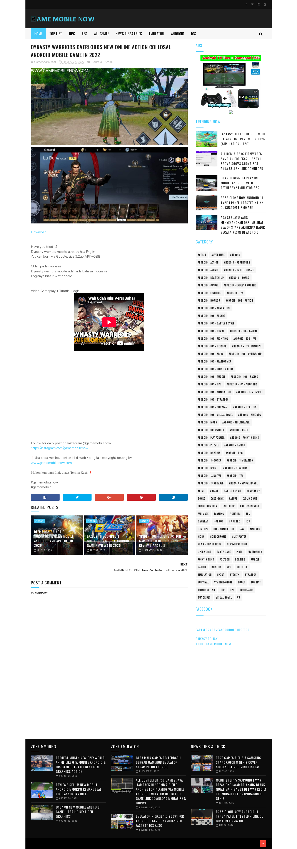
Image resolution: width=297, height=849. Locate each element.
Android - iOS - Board (211, 331)
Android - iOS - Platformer (214, 361)
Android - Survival (209, 475)
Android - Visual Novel (243, 483)
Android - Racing (234, 445)
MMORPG (255, 529)
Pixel (239, 552)
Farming (219, 513)
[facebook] (246, 4)
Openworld (205, 552)
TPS (232, 590)
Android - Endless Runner (240, 285)
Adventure (218, 255)
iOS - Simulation (224, 529)
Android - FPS (235, 293)
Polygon (225, 559)
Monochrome (218, 536)
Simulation (205, 574)
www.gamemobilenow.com (51, 463)
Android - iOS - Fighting (213, 338)
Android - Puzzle (208, 445)
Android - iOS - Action (239, 300)
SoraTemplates (32, 843)
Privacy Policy (207, 638)
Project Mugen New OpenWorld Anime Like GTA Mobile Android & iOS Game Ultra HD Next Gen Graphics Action (81, 764)
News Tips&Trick (129, 33)
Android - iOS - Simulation (214, 392)
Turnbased (246, 590)
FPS (84, 33)
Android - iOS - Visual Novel (215, 414)
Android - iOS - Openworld (245, 354)
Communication (207, 506)
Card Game (217, 498)
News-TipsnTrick (237, 544)
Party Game (224, 552)
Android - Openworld (211, 430)
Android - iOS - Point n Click (215, 369)
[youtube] (265, 4)
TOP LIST (55, 33)
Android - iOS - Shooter (242, 384)
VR (238, 597)
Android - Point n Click (244, 437)
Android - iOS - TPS (245, 407)
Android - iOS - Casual (243, 331)
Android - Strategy (235, 468)
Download (39, 232)
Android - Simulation (240, 460)
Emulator (229, 506)
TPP (222, 590)
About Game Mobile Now (213, 643)
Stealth (235, 574)
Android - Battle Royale (239, 270)
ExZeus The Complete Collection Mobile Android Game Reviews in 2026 (108, 541)
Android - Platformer (211, 437)
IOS (193, 33)
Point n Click (206, 559)
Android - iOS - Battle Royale (216, 323)
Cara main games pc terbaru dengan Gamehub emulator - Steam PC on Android (158, 762)
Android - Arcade (208, 270)
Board (201, 498)
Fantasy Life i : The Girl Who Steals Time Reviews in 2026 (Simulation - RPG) (243, 138)
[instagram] (258, 4)
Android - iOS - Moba (211, 354)
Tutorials (204, 597)
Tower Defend (206, 590)
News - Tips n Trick (210, 544)
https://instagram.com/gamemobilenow (59, 448)
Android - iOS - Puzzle (211, 376)
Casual (233, 498)
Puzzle (255, 559)
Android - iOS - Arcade (211, 315)
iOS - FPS (203, 529)
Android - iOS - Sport (249, 392)
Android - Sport (208, 468)
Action (39, 521)
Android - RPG (234, 453)
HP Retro (234, 521)
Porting (240, 559)
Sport (221, 574)
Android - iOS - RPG (210, 384)
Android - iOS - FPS (245, 338)
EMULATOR (156, 33)
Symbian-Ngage (223, 582)
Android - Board (239, 277)
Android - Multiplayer (236, 422)
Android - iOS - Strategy (213, 399)
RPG (72, 33)
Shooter (242, 567)
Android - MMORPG (249, 414)
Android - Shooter (209, 460)
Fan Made (203, 513)
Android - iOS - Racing (244, 376)
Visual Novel (224, 597)
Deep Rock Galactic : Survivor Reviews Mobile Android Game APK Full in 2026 (54, 538)
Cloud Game (250, 498)
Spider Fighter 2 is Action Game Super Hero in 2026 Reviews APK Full (160, 541)
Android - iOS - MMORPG (247, 346)
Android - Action (102, 62)
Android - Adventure (237, 262)
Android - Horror (209, 300)
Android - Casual (208, 285)
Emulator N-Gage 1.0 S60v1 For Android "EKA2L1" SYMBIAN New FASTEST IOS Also (160, 821)
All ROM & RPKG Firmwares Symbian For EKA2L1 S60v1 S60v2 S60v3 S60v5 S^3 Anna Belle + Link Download (242, 161)
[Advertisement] (109, 699)
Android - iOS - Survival (213, 407)
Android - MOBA (207, 422)
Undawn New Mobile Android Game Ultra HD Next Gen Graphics (78, 812)
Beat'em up (253, 491)
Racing (202, 567)
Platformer (255, 552)
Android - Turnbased (211, 483)
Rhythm (216, 567)
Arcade (214, 491)
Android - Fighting (210, 293)
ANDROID (177, 33)
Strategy (251, 574)
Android (235, 255)
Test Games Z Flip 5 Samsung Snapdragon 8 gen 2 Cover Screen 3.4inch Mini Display (238, 762)
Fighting (235, 513)
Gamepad (203, 521)
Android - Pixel (239, 430)
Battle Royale (232, 491)
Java (242, 529)
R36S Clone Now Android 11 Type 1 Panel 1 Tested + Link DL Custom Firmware (242, 202)
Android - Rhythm (209, 453)
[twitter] (252, 4)
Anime (201, 491)
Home (38, 33)
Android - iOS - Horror (212, 346)
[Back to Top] (263, 843)
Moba (201, 536)
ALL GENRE (101, 33)
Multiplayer (239, 536)
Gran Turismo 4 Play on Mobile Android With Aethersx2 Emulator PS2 (240, 182)
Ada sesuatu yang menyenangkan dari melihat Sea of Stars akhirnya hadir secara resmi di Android (243, 225)
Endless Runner (250, 506)
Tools (241, 582)
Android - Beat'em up (211, 277)
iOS (248, 521)
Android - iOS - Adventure (214, 308)
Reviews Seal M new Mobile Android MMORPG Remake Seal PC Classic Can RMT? (79, 789)
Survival (203, 582)
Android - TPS (235, 475)
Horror (219, 521)
